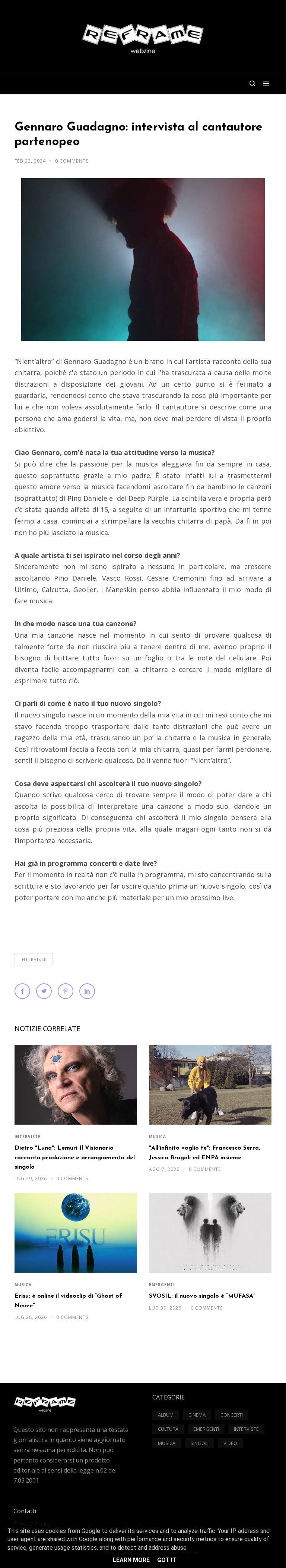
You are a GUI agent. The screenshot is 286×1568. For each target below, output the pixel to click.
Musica (157, 1136)
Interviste (33, 959)
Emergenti (162, 1284)
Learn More (131, 1560)
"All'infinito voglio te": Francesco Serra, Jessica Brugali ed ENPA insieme (204, 1152)
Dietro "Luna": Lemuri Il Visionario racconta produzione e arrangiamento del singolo (75, 1157)
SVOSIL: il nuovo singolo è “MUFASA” (202, 1296)
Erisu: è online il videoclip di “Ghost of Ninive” (68, 1300)
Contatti (24, 1511)
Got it (167, 1560)
